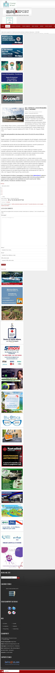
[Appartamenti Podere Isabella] (12, 557)
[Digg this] (13, 200)
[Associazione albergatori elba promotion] (12, 65)
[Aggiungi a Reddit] (19, 200)
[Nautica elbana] (12, 538)
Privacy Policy (6, 628)
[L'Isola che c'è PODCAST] (12, 332)
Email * (2, 252)
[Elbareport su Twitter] (14, 608)
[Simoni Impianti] (12, 355)
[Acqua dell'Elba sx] (9, 4)
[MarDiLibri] (12, 77)
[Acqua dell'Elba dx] (9, 20)
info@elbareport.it (6, 648)
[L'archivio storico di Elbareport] (12, 593)
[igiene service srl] (12, 479)
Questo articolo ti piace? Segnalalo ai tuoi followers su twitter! (23, 200)
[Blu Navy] (12, 39)
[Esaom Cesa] (12, 98)
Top (1, 667)
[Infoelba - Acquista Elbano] (12, 402)
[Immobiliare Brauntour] (12, 295)
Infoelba (6, 668)
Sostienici (15, 626)
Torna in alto (3, 269)
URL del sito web (5, 258)
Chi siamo (5, 623)
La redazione (5, 626)
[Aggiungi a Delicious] (11, 200)
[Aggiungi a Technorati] (17, 200)
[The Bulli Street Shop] (12, 435)
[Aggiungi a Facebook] (9, 200)
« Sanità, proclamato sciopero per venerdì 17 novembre (22, 204)
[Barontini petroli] (12, 497)
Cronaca (8, 202)
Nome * (3, 247)
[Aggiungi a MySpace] (21, 200)
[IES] (12, 378)
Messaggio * (4, 215)
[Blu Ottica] (12, 420)
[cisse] (12, 88)
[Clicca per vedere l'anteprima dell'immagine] (13, 115)
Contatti (14, 623)
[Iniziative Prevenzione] (12, 455)
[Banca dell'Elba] (12, 524)
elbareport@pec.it (16, 648)
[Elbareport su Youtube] (10, 612)
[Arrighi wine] (12, 313)
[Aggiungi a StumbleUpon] (15, 200)
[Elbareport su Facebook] (10, 608)
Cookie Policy (15, 628)
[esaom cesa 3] (12, 278)
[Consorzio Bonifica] (12, 510)
